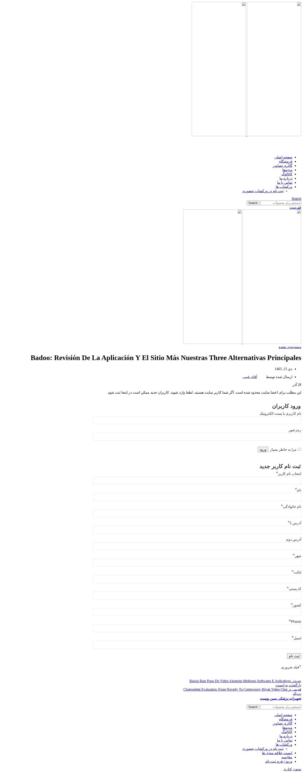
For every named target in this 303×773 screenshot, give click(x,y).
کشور (296, 605)
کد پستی (294, 589)
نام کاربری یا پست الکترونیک (280, 413)
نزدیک (297, 693)
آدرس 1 (294, 523)
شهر (297, 556)
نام (298, 490)
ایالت (296, 572)
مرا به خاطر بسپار (283, 449)
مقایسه (286, 757)
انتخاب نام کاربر (288, 474)
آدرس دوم (293, 539)
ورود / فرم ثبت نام (278, 761)
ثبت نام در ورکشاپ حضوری (262, 191)
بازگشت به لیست (288, 685)
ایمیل (296, 638)
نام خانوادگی (291, 506)
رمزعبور (295, 430)
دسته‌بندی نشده (290, 347)
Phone (295, 622)
